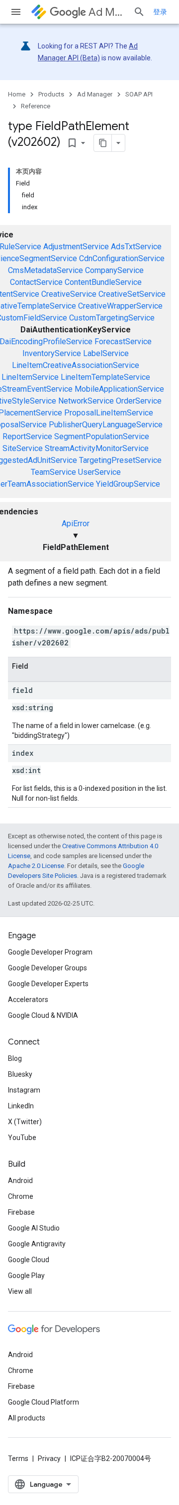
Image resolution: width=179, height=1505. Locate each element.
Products (51, 94)
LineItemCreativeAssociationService (75, 365)
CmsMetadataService (45, 270)
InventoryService (51, 353)
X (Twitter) (25, 1122)
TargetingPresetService (120, 460)
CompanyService (114, 270)
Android (20, 1181)
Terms (18, 1458)
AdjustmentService (76, 246)
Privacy (49, 1458)
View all (20, 1291)
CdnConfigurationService (122, 258)
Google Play (26, 1275)
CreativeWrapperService (120, 306)
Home (16, 94)
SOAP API (139, 94)
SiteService (22, 448)
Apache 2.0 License (36, 865)
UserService (99, 472)
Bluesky (20, 1074)
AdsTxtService (136, 246)
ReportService (27, 436)
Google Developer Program (50, 952)
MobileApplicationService (119, 389)
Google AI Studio (34, 1228)
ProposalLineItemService (108, 412)
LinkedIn (21, 1106)
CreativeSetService (132, 294)
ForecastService (123, 341)
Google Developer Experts (48, 984)
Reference (35, 106)
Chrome (20, 1196)
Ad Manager (107, 12)
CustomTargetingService (112, 317)
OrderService (139, 401)
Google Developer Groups (47, 968)
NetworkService (86, 401)
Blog (15, 1058)
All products (26, 1418)
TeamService (53, 472)
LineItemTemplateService (105, 377)
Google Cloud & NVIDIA (43, 1015)
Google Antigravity (37, 1244)
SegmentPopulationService (101, 436)
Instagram (24, 1090)
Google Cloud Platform (43, 1402)
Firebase (21, 1212)
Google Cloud (28, 1260)
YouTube (22, 1137)
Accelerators (28, 999)
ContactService (36, 282)
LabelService (106, 353)
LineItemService (30, 377)
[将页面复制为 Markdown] (103, 143)
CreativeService (68, 294)
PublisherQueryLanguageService (106, 424)
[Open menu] (16, 12)
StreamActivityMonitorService (97, 448)
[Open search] (139, 12)
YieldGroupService (128, 484)
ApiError (76, 523)
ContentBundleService (103, 282)
